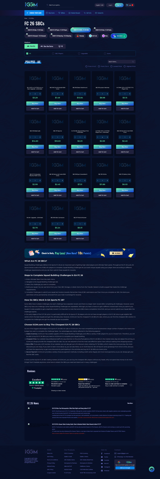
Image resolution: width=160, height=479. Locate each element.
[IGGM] (31, 7)
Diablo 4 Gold (68, 456)
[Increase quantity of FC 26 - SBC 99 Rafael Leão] (40, 137)
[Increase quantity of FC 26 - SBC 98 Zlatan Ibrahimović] (84, 94)
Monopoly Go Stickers (86, 463)
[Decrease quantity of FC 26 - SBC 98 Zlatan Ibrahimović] (75, 94)
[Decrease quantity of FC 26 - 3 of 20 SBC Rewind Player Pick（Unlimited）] (75, 137)
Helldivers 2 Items (85, 466)
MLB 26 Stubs (68, 469)
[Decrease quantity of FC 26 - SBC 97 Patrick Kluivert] (75, 224)
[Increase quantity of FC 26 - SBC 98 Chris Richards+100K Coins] (62, 94)
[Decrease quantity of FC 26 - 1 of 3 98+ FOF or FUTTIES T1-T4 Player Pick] (120, 94)
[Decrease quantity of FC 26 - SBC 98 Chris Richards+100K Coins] (52, 94)
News (106, 36)
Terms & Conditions (52, 460)
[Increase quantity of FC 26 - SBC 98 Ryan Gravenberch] (84, 180)
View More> (130, 403)
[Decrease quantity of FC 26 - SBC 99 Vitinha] (97, 180)
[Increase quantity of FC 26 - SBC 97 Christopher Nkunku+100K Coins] (40, 180)
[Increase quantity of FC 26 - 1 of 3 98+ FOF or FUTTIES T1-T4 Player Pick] (129, 94)
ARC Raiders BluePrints (86, 460)
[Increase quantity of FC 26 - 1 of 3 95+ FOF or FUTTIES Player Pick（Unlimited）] (107, 137)
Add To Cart (35, 108)
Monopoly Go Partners (70, 463)
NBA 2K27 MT (68, 466)
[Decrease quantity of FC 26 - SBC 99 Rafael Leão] (30, 137)
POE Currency (84, 453)
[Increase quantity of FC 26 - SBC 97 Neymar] (62, 137)
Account (42, 36)
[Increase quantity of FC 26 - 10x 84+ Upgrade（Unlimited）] (40, 224)
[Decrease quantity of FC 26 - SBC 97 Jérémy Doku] (120, 180)
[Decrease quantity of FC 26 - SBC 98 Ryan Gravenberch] (75, 180)
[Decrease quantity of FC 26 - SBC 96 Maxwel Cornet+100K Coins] (120, 137)
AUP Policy (50, 456)
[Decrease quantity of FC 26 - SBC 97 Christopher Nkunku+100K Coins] (30, 180)
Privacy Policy (51, 463)
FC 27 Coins (67, 472)
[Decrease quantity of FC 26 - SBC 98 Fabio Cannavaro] (52, 224)
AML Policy (50, 469)
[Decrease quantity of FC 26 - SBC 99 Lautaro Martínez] (97, 94)
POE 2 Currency (68, 453)
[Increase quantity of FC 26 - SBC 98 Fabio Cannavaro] (62, 224)
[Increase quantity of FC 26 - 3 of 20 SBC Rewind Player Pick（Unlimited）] (84, 137)
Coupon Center (51, 472)
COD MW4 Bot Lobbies (86, 469)
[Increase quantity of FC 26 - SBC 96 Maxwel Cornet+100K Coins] (129, 137)
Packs (108, 30)
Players (63, 30)
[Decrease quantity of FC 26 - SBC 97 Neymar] (52, 137)
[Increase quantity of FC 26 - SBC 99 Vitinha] (107, 180)
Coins (40, 30)
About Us (49, 453)
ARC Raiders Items (69, 460)
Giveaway (81, 36)
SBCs (86, 30)
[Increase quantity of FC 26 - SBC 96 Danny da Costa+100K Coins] (62, 180)
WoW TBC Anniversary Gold (88, 472)
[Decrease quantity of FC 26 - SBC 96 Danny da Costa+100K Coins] (52, 180)
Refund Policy (51, 466)
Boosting (67, 36)
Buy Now (35, 103)
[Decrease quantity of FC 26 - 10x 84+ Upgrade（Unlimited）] (30, 224)
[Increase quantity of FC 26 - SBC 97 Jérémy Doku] (129, 180)
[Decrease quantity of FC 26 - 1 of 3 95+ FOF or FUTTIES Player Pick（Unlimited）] (97, 137)
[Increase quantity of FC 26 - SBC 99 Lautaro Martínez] (107, 94)
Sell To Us (94, 36)
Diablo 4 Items (84, 456)
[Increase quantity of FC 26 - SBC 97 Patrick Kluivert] (84, 224)
